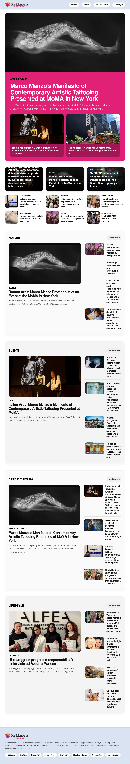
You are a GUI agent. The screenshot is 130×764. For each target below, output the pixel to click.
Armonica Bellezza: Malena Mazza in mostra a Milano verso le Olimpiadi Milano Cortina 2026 (113, 367)
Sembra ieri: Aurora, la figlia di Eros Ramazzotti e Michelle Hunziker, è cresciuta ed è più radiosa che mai (113, 649)
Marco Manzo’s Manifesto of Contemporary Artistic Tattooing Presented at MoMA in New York (54, 92)
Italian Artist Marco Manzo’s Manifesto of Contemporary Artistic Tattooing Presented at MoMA (44, 408)
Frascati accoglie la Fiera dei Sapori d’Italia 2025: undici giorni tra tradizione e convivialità (113, 427)
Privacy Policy (49, 755)
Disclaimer (35, 755)
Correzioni (64, 755)
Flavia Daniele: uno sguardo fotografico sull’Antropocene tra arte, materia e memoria (113, 577)
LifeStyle (118, 4)
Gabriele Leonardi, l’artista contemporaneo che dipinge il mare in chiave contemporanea (112, 554)
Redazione (11, 755)
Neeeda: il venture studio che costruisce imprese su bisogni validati (113, 250)
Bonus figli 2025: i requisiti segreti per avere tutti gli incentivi (113, 268)
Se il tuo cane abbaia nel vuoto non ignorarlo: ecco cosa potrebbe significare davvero (113, 698)
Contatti (23, 755)
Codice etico (97, 755)
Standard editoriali (80, 755)
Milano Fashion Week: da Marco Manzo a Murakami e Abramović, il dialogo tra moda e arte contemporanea (113, 622)
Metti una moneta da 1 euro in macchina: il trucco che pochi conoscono (112, 675)
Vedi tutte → (114, 238)
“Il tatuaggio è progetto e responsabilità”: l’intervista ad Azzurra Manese (41, 662)
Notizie (74, 4)
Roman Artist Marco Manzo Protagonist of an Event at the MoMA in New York (44, 294)
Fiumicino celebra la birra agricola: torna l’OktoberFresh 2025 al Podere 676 (113, 451)
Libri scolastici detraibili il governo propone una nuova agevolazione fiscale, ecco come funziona (113, 319)
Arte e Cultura (101, 4)
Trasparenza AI (113, 755)
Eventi (86, 4)
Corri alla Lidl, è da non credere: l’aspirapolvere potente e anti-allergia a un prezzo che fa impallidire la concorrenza (113, 291)
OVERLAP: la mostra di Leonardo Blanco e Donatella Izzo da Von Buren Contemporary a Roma (113, 530)
